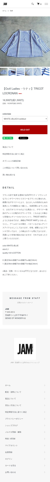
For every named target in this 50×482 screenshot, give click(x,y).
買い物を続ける (9, 174)
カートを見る (10, 465)
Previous (3, 42)
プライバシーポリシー (14, 418)
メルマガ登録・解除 (13, 432)
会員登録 (8, 452)
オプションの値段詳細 (12, 161)
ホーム (4, 11)
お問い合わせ (10, 472)
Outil (11, 11)
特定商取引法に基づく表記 (13, 154)
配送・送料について (13, 392)
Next (47, 42)
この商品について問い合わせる (15, 167)
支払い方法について (13, 405)
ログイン (8, 458)
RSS (7, 438)
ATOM (12, 438)
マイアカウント (11, 445)
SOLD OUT (25, 129)
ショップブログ (11, 425)
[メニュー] (46, 4)
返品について (8, 147)
